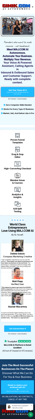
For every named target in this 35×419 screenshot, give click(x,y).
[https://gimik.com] (16, 6)
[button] (32, 7)
